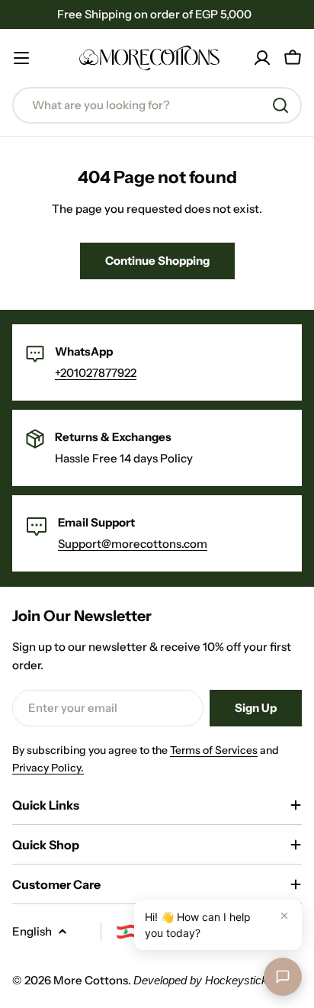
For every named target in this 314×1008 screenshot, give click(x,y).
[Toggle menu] (21, 58)
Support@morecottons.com (132, 543)
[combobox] (157, 105)
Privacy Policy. (48, 768)
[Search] (280, 105)
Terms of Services (214, 750)
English (32, 931)
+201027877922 (95, 373)
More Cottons (90, 980)
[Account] (262, 58)
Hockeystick (236, 980)
